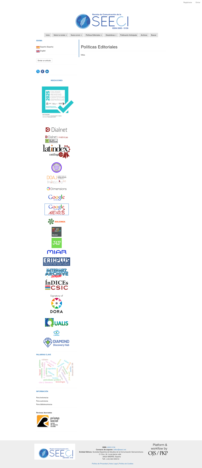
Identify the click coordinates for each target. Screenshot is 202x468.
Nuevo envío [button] (76, 35)
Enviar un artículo (44, 60)
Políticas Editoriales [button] (93, 35)
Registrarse (187, 2)
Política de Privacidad (100, 463)
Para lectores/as (42, 397)
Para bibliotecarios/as (44, 404)
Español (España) (46, 47)
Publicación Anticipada (128, 35)
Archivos (144, 35)
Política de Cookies (126, 463)
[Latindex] (56, 151)
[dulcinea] (56, 221)
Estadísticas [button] (110, 35)
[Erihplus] (56, 261)
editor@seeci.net (120, 449)
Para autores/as (42, 401)
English (43, 51)
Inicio (48, 35)
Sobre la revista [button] (60, 35)
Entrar (198, 2)
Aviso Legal (113, 463)
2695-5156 (111, 447)
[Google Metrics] (56, 209)
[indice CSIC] (56, 284)
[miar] (56, 252)
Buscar (153, 35)
